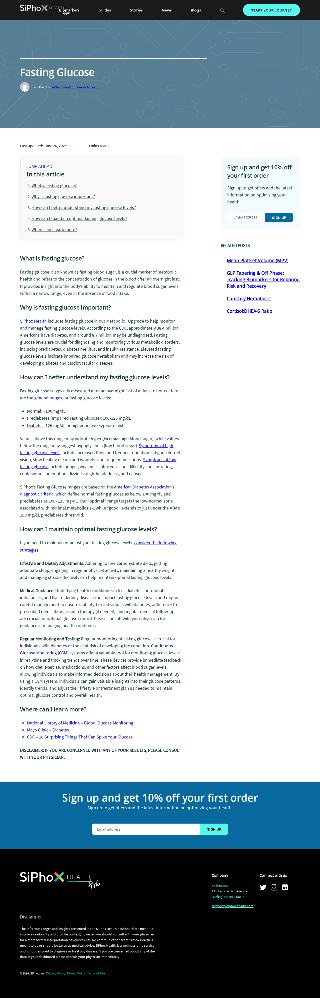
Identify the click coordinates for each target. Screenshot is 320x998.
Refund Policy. (76, 973)
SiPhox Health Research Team (74, 87)
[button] (222, 10)
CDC (123, 328)
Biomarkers (69, 10)
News (167, 10)
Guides (104, 10)
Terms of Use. (96, 973)
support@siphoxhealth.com (233, 906)
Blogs (196, 10)
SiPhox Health (33, 321)
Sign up (279, 217)
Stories (136, 10)
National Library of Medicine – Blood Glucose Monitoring (80, 723)
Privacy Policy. (56, 973)
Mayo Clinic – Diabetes (48, 730)
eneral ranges (49, 398)
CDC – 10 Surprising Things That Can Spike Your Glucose (80, 737)
